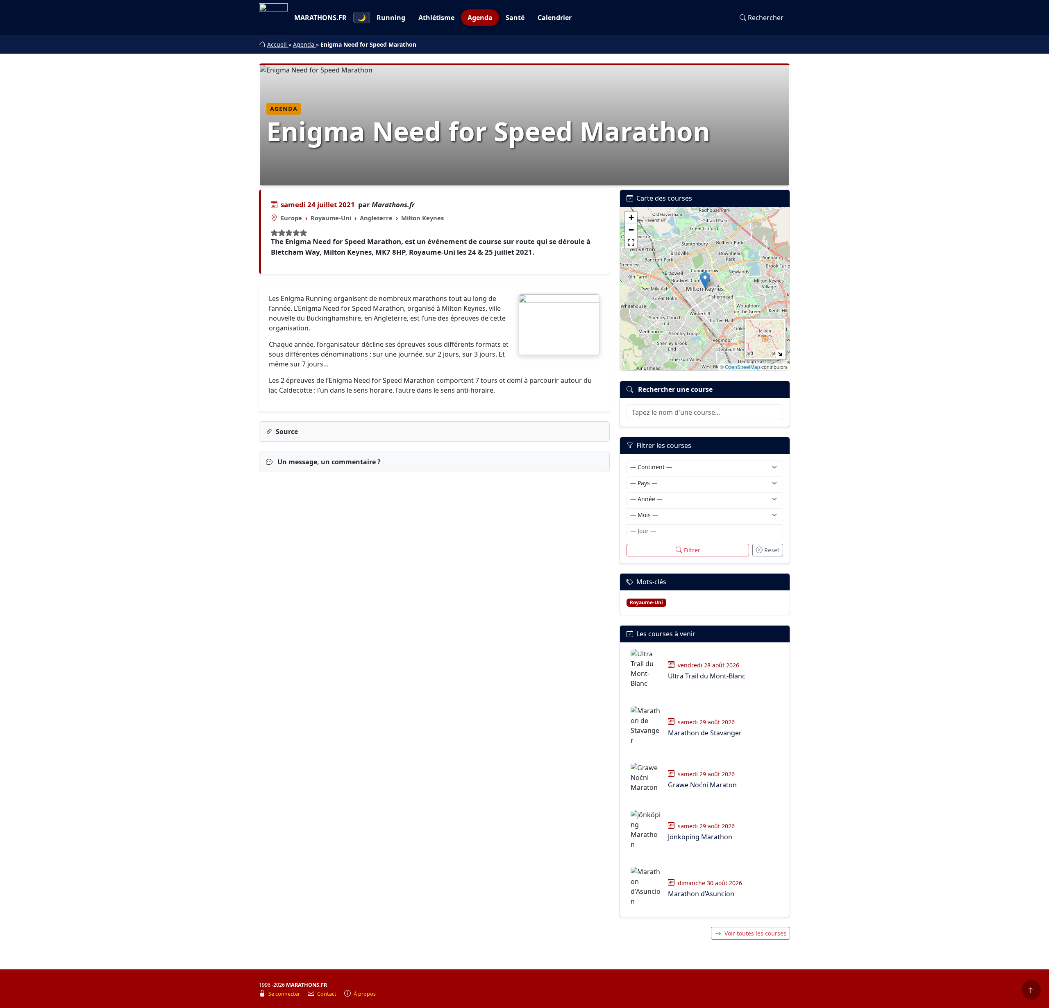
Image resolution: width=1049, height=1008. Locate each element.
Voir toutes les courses (755, 933)
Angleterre (376, 218)
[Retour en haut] (1031, 990)
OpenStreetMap (742, 366)
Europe (291, 218)
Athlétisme (436, 17)
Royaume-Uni (331, 218)
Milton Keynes (422, 218)
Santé (515, 17)
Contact (327, 993)
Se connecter (284, 993)
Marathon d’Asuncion (701, 893)
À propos (365, 993)
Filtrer (692, 550)
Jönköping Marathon (700, 836)
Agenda (480, 17)
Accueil (277, 44)
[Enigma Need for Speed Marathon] (559, 324)
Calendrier (555, 17)
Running (391, 17)
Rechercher (765, 17)
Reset (771, 550)
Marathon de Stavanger (705, 732)
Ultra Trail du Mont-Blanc (706, 675)
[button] (705, 280)
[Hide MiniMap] (780, 354)
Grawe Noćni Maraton (702, 784)
